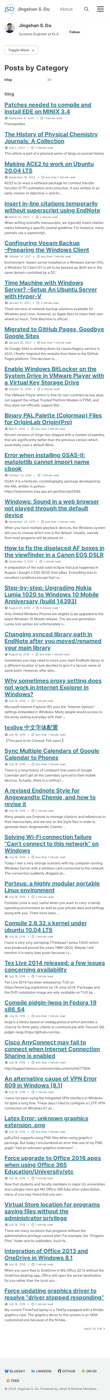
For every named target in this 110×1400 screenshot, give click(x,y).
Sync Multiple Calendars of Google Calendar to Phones (52, 754)
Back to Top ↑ (94, 1328)
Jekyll (63, 1389)
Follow (74, 32)
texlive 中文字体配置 (31, 727)
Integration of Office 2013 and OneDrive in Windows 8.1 (46, 1254)
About (66, 9)
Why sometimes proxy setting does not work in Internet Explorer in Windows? (53, 687)
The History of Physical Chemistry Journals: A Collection (51, 137)
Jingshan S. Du (33, 9)
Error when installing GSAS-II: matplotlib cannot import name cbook (47, 462)
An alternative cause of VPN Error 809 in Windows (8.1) (51, 1082)
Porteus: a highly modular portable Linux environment (52, 887)
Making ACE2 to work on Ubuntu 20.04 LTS (49, 167)
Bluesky (17, 1371)
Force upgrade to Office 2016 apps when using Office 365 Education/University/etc (53, 1165)
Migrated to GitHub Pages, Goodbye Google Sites (54, 332)
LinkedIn (43, 1371)
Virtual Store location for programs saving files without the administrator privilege (52, 1211)
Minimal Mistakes (83, 1389)
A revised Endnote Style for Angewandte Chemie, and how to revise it (50, 797)
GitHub (68, 1371)
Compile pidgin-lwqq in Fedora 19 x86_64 (50, 1006)
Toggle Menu (18, 50)
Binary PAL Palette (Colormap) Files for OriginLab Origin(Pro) (53, 419)
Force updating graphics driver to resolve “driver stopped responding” (54, 1294)
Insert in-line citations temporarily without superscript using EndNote (52, 207)
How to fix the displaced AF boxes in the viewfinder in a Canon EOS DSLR (54, 551)
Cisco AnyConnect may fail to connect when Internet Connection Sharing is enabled (52, 1049)
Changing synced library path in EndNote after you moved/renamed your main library (53, 641)
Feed (14, 1381)
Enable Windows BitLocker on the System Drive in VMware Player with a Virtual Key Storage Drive (54, 376)
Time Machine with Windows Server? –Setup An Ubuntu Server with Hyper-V (51, 289)
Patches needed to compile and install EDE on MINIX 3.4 (48, 108)
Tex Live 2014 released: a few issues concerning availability (55, 966)
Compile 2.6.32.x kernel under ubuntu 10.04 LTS (46, 926)
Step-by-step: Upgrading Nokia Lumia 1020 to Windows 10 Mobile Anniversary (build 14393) (52, 594)
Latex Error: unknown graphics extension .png (46, 1122)
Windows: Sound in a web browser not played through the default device (52, 508)
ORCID (91, 1371)
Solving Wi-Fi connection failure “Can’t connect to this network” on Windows (52, 844)
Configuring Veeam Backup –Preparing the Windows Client (47, 246)
